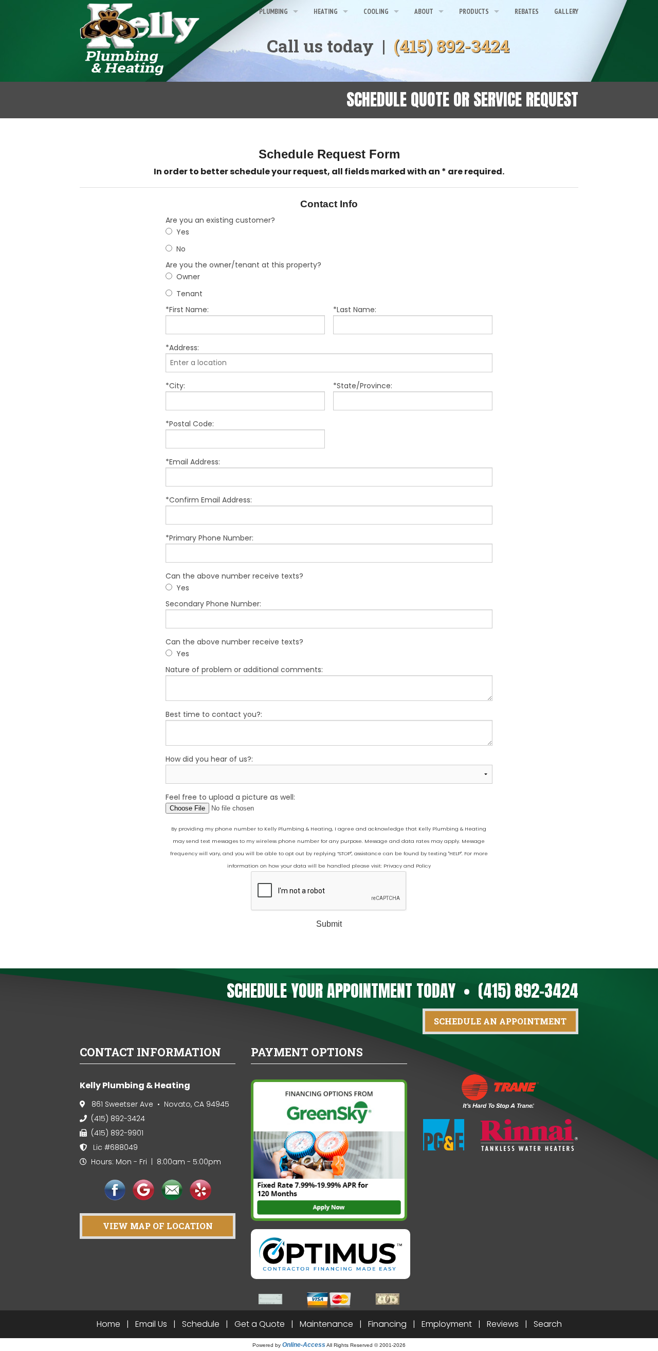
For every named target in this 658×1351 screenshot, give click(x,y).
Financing (387, 1324)
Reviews (503, 1324)
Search (548, 1324)
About (423, 11)
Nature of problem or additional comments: (244, 669)
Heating (326, 11)
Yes (182, 232)
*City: (175, 386)
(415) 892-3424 (451, 45)
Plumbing (273, 11)
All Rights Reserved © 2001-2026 (366, 1345)
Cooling (376, 11)
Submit (329, 924)
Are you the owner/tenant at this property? (243, 265)
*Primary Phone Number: (209, 538)
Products (474, 11)
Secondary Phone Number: (213, 604)
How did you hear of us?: (209, 759)
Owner (188, 277)
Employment (447, 1324)
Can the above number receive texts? (234, 576)
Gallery (566, 11)
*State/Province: (362, 386)
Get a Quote (259, 1324)
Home (108, 1324)
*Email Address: (193, 462)
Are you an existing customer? (220, 220)
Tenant (189, 294)
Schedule (201, 1324)
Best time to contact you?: (214, 714)
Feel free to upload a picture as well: (230, 797)
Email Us (151, 1324)
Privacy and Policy (407, 865)
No (181, 249)
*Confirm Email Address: (209, 500)
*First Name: (187, 309)
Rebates (527, 11)
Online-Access (303, 1344)
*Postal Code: (190, 424)
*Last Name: (354, 309)
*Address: (182, 348)
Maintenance (326, 1324)
